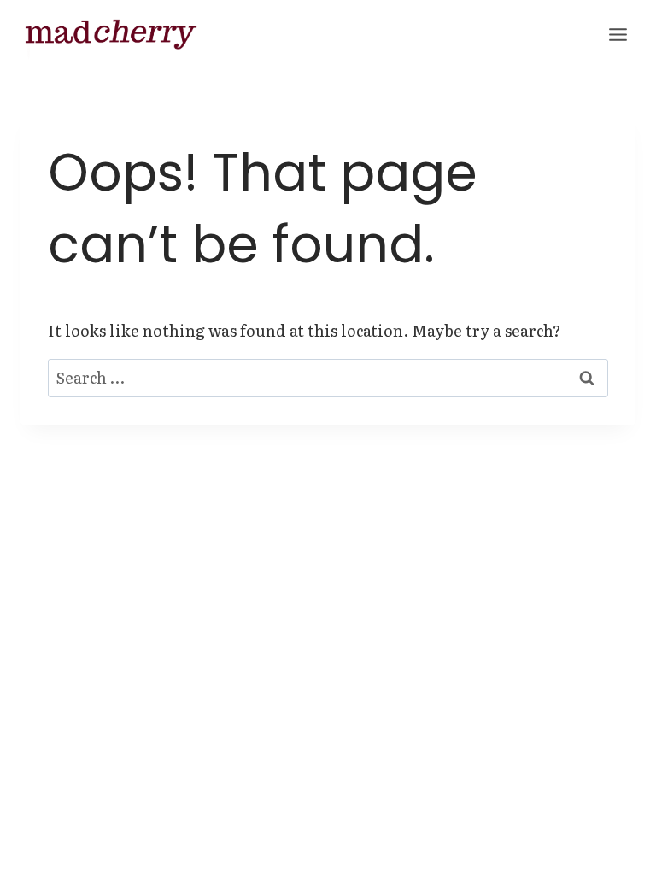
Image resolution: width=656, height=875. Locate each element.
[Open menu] (618, 34)
